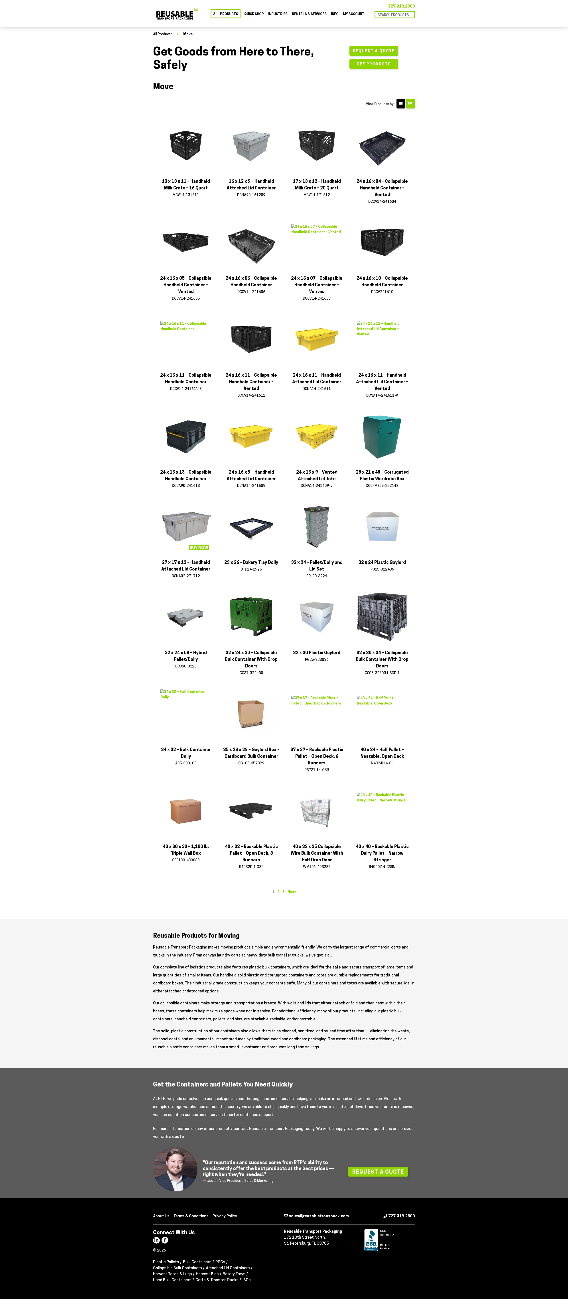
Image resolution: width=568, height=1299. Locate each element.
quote (178, 1137)
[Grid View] (400, 103)
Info (335, 14)
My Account (353, 14)
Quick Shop (254, 14)
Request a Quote (374, 51)
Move (188, 34)
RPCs (220, 1262)
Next (292, 892)
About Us (161, 1216)
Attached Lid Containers (228, 1268)
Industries (278, 14)
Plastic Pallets (166, 1262)
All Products (225, 14)
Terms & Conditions (191, 1216)
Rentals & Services (309, 14)
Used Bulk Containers (172, 1280)
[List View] (410, 103)
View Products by (380, 104)
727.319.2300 (401, 7)
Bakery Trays (234, 1274)
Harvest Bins (207, 1274)
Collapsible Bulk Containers (177, 1268)
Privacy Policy (225, 1216)
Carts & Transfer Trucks (217, 1280)
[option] (284, 1169)
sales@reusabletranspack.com (318, 1216)
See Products (374, 65)
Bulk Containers (197, 1262)
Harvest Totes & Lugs (172, 1274)
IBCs (247, 1280)
